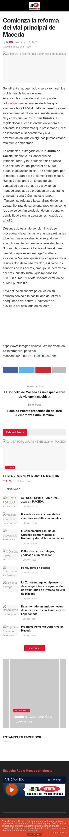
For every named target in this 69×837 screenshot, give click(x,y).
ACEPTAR (34, 834)
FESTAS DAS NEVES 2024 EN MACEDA (31, 476)
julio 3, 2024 (29, 635)
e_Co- (9, 481)
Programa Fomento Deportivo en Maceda (42, 628)
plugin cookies (59, 832)
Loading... (34, 648)
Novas (10, 467)
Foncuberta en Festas (35, 568)
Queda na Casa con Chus (33, 716)
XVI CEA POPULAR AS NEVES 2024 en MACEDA (40, 499)
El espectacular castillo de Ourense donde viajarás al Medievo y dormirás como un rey (42, 534)
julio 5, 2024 (29, 619)
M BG (9, 42)
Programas (22, 710)
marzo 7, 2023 (29, 42)
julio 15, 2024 (30, 559)
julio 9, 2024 (29, 598)
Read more (13, 489)
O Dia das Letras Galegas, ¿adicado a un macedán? (38, 553)
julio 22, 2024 (30, 523)
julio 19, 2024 (30, 543)
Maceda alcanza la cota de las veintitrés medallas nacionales (41, 516)
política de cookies (48, 828)
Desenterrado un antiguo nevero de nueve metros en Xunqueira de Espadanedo (43, 610)
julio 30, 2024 (23, 481)
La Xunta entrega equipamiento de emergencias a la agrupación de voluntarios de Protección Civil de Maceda (43, 587)
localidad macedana (19, 103)
